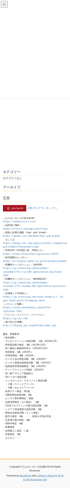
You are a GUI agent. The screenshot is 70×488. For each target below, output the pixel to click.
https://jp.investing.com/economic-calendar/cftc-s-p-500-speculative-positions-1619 (33, 272)
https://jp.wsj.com (15, 318)
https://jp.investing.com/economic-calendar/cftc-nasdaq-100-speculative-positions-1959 (35, 286)
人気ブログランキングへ (42, 208)
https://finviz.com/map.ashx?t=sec (25, 228)
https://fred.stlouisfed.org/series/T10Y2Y (31, 254)
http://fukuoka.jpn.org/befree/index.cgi (29, 325)
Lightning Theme (46, 475)
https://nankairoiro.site (19, 221)
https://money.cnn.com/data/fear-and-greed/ (31, 236)
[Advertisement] (35, 125)
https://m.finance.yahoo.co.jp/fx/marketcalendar (35, 261)
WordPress (25, 475)
